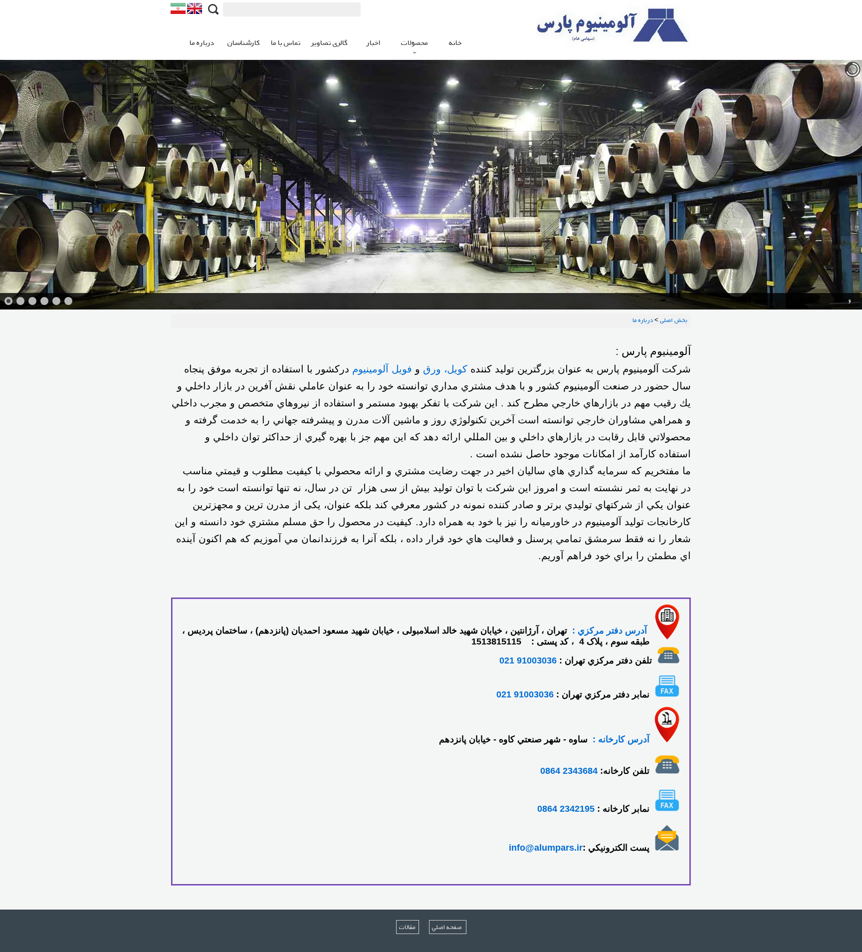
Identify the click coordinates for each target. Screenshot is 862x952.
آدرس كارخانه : (621, 739)
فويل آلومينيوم (382, 368)
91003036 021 (528, 660)
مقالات (407, 927)
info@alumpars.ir (546, 848)
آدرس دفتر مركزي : (609, 630)
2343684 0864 (569, 771)
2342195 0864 (566, 809)
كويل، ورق (445, 368)
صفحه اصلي (447, 927)
